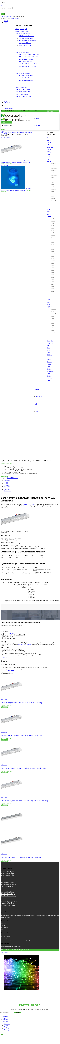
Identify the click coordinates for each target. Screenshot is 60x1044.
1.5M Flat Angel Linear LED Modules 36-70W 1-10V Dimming (21, 857)
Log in (2, 13)
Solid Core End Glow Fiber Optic (28, 66)
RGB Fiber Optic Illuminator (26, 38)
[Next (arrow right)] (2, 1034)
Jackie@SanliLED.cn (12, 633)
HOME (6, 21)
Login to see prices (6, 163)
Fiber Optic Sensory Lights (23, 96)
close (2, 5)
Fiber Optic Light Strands (26, 59)
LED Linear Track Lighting (8, 905)
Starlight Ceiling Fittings (22, 31)
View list (3, 129)
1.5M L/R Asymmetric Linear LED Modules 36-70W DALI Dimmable (23, 768)
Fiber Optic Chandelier (22, 94)
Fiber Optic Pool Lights (7, 872)
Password (4, 11)
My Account (4, 927)
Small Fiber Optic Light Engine (27, 40)
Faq (5, 105)
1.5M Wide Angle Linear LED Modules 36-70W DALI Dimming (15, 161)
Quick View (4, 699)
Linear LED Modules (26, 132)
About (5, 101)
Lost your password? (7, 16)
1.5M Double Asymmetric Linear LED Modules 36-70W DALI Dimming (24, 801)
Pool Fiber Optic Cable (25, 78)
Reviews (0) (7, 491)
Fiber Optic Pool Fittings (26, 80)
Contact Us (4, 925)
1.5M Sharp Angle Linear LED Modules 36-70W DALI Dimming (21, 735)
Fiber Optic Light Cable (22, 52)
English (51, 111)
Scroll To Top (4, 952)
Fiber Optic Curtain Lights (26, 61)
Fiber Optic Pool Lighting (22, 73)
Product (6, 22)
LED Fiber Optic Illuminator (26, 36)
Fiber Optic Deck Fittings (22, 89)
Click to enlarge (5, 457)
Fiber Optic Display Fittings (23, 91)
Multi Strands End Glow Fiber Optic (29, 57)
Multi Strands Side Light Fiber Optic (29, 54)
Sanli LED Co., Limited (11, 949)
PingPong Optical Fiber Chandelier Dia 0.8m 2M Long (16, 189)
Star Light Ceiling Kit (21, 29)
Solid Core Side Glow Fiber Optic (28, 64)
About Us (3, 924)
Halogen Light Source (25, 43)
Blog (5, 104)
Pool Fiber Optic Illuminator (26, 75)
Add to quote (4, 476)
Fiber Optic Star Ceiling (7, 882)
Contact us (7, 102)
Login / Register (8, 108)
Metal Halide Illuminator (25, 45)
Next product (4, 165)
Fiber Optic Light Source (22, 33)
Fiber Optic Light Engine (8, 873)
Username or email (6, 8)
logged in (11, 670)
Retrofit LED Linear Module (8, 903)
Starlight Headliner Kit (21, 87)
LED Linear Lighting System (12, 132)
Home (2, 132)
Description (7, 489)
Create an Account (16, 18)
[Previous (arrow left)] (1, 1034)
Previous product (5, 137)
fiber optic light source (24, 644)
